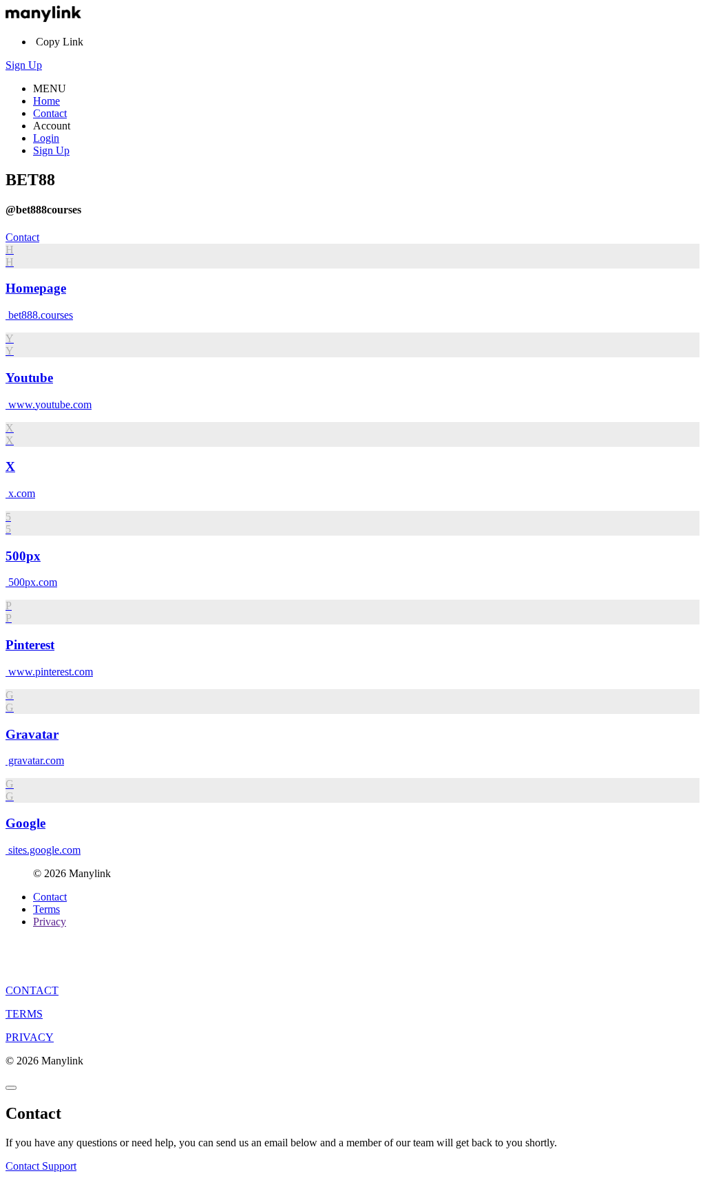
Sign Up (24, 65)
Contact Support (41, 1166)
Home (46, 101)
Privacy (49, 921)
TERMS (24, 1014)
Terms (46, 909)
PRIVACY (30, 1037)
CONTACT (32, 990)
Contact (50, 113)
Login (46, 138)
